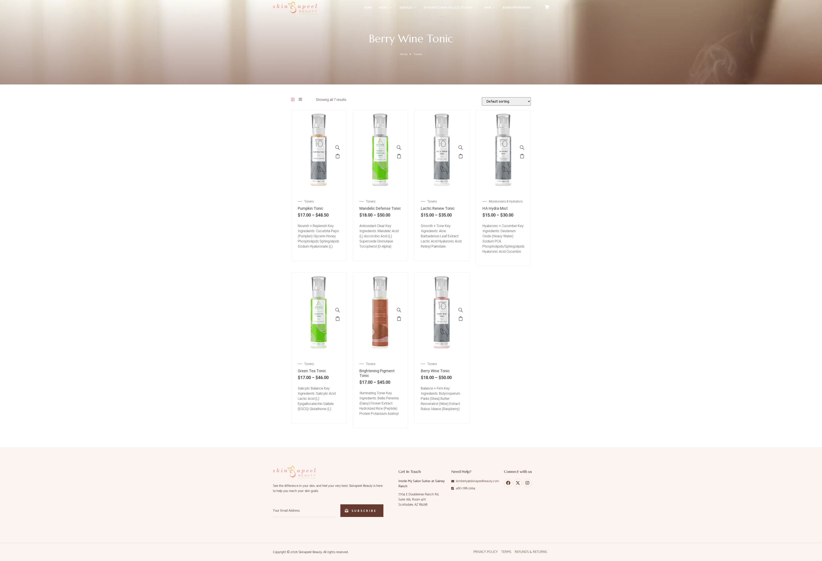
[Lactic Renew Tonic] (441, 191)
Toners (309, 201)
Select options (337, 156)
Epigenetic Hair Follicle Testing (448, 8)
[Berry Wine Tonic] (441, 353)
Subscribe (364, 511)
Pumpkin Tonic (310, 208)
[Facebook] (508, 483)
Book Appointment (517, 8)
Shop (487, 8)
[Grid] (293, 100)
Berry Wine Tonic (435, 371)
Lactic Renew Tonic (438, 208)
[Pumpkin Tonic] (318, 191)
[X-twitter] (518, 483)
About (383, 8)
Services (405, 8)
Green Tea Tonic (312, 371)
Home (368, 8)
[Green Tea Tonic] (318, 353)
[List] (300, 100)
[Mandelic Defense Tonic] (380, 191)
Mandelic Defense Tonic (380, 208)
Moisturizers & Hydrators (506, 201)
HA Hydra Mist (495, 208)
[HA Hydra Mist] (503, 191)
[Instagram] (527, 483)
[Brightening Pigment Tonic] (380, 353)
